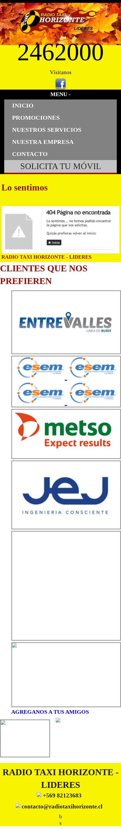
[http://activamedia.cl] (112, 820)
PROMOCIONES (36, 117)
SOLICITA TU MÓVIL (60, 166)
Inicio (22, 105)
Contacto (30, 154)
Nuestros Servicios (46, 129)
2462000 (60, 52)
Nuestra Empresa (43, 141)
